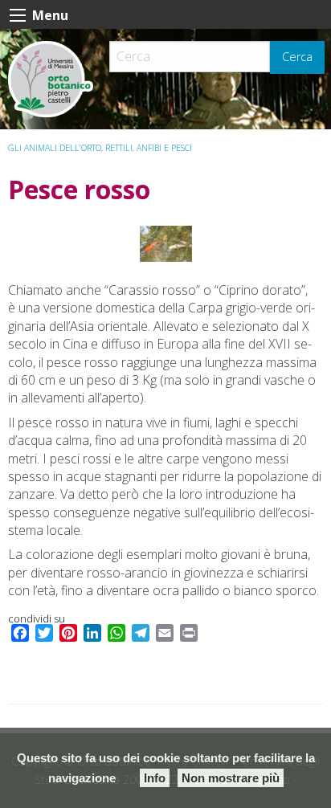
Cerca (297, 56)
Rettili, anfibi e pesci (148, 147)
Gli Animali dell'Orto (54, 147)
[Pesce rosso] (165, 244)
